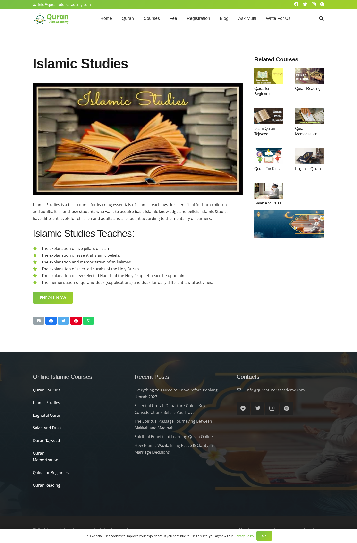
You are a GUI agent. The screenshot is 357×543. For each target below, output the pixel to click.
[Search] (321, 18)
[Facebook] (296, 4)
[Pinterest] (322, 4)
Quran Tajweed (46, 440)
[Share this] (51, 321)
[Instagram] (314, 4)
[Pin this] (76, 321)
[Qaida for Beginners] (268, 76)
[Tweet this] (63, 321)
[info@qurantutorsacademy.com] (241, 390)
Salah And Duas (267, 203)
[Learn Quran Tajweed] (268, 116)
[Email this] (38, 321)
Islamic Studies (46, 402)
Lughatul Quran (308, 169)
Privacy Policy (244, 536)
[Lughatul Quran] (309, 156)
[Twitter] (305, 4)
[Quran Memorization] (309, 116)
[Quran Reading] (309, 76)
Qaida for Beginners (51, 472)
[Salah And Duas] (268, 191)
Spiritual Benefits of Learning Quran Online (174, 436)
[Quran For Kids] (268, 156)
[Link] (51, 18)
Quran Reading (308, 88)
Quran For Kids (267, 169)
